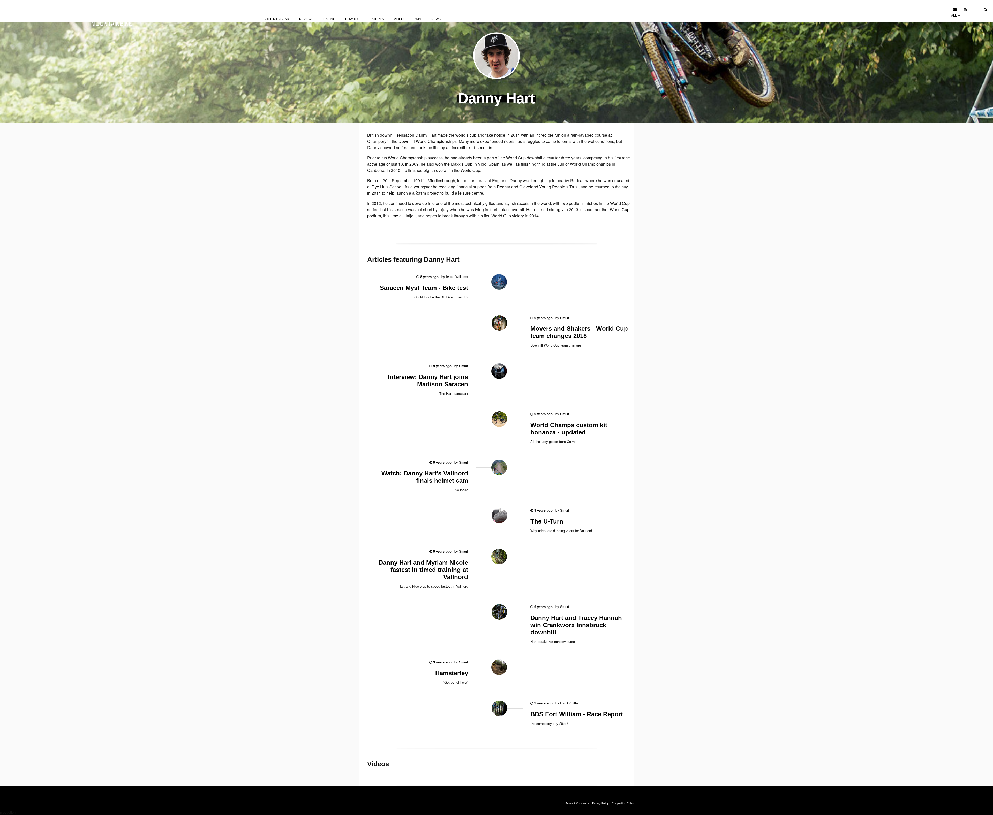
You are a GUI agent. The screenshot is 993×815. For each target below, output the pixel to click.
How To (351, 19)
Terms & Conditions (577, 803)
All (954, 15)
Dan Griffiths (569, 703)
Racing (329, 19)
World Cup (619, 209)
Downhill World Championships (427, 141)
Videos (399, 19)
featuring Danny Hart (413, 259)
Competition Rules (623, 803)
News (436, 19)
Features (376, 19)
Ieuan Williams (456, 276)
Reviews (306, 19)
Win (418, 19)
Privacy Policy (600, 803)
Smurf (564, 317)
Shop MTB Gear (276, 19)
